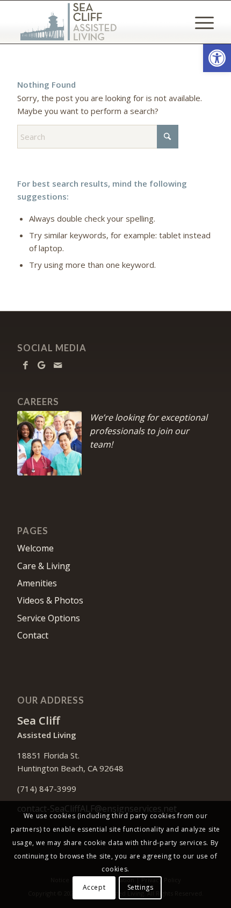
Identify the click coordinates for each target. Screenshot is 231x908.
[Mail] (57, 365)
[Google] (41, 365)
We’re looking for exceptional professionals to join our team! (148, 431)
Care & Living (43, 566)
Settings (140, 887)
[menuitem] (199, 22)
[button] (217, 58)
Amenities (37, 583)
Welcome (35, 548)
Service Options (48, 618)
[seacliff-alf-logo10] (95, 22)
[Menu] (199, 22)
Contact (32, 635)
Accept (94, 887)
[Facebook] (25, 365)
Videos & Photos (50, 600)
